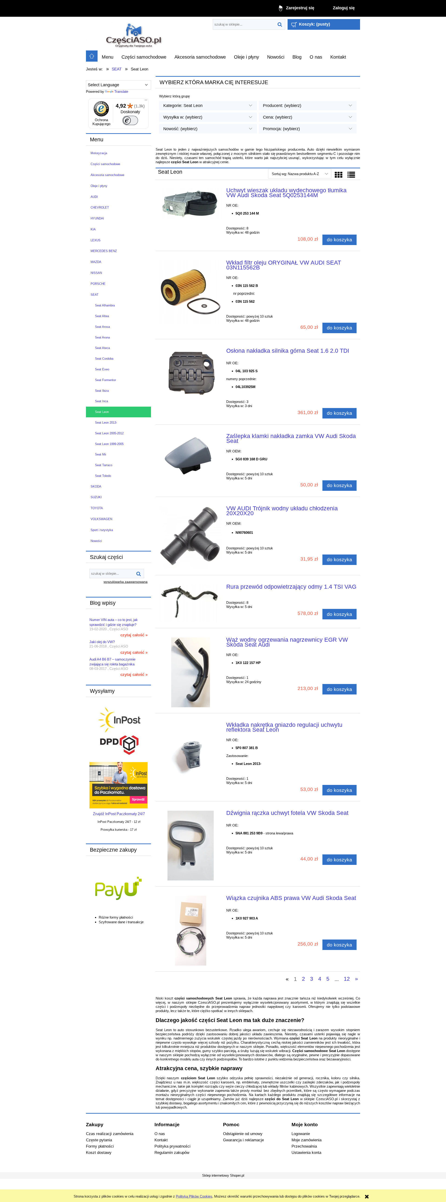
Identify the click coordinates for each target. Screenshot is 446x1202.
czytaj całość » (134, 635)
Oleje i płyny (99, 186)
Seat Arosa (102, 327)
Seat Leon (102, 412)
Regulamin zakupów (171, 1152)
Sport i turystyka (102, 530)
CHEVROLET (100, 207)
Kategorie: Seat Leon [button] (183, 105)
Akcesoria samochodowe (107, 175)
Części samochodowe (105, 164)
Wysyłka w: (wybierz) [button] (182, 117)
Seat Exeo (102, 369)
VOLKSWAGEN (101, 519)
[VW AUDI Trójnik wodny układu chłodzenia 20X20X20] (190, 537)
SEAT (94, 294)
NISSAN (96, 273)
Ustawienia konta (306, 1152)
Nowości (96, 541)
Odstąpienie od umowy (242, 1133)
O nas (159, 1133)
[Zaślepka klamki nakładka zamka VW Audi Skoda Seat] (190, 458)
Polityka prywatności (172, 1146)
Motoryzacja (99, 153)
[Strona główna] (134, 33)
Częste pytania (99, 1140)
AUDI (94, 197)
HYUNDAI (97, 218)
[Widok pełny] (351, 175)
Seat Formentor (105, 380)
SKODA (96, 486)
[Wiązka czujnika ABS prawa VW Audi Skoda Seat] (190, 931)
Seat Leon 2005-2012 (109, 433)
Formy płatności (100, 1146)
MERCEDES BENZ (104, 251)
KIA (93, 229)
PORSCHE (98, 284)
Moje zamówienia (306, 1140)
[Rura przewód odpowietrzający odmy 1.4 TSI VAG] (190, 603)
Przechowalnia (304, 1146)
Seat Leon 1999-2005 (109, 444)
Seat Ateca (102, 348)
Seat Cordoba (104, 358)
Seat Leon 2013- (106, 422)
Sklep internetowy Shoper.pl (223, 1175)
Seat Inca (101, 401)
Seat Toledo (103, 476)
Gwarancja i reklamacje (243, 1140)
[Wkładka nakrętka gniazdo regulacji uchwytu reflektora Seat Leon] (190, 757)
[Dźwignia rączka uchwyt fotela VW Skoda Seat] (190, 845)
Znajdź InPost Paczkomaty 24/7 (119, 814)
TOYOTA (97, 508)
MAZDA (96, 262)
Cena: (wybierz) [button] (277, 117)
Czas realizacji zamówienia (109, 1133)
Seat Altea (102, 316)
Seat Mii (100, 454)
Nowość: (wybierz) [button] (180, 128)
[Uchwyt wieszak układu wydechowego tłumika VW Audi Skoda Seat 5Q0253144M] (190, 203)
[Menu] (146, 101)
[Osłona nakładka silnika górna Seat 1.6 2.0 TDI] (190, 372)
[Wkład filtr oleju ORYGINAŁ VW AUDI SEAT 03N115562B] (190, 291)
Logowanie (301, 1133)
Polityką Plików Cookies (194, 1196)
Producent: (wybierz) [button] (282, 105)
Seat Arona (102, 337)
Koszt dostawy (99, 1152)
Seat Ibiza (102, 390)
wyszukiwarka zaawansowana (126, 582)
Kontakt (161, 1140)
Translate (121, 91)
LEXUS (96, 240)
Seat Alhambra (105, 305)
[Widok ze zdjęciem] (338, 175)
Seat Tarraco (103, 465)
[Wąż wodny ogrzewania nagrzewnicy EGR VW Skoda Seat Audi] (190, 672)
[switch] (130, 120)
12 (347, 979)
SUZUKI (96, 497)
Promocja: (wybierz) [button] (281, 128)
